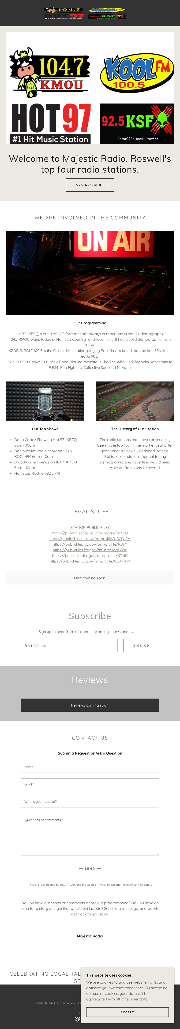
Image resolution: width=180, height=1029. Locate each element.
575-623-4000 (90, 185)
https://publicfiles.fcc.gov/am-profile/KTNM (90, 555)
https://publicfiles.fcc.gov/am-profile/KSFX (90, 544)
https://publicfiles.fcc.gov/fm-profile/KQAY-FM (90, 561)
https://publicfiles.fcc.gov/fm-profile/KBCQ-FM (90, 538)
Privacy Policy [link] (106, 884)
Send (90, 868)
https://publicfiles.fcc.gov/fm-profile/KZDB (90, 550)
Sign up (141, 646)
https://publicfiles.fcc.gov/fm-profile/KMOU (90, 533)
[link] (84, 13)
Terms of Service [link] (132, 884)
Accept (127, 1012)
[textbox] (69, 645)
